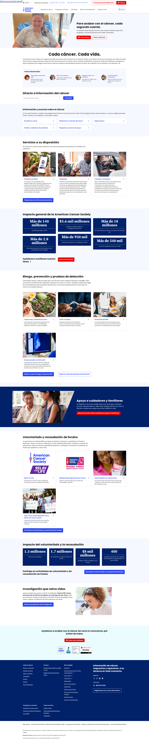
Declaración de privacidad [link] (37, 724)
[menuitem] (28, 9)
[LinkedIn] (102, 678)
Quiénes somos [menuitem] (102, 9)
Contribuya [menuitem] (74, 9)
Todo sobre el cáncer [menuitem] (46, 9)
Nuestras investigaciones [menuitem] (87, 9)
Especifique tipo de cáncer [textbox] (31, 98)
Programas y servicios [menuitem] (61, 9)
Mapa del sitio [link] (26, 724)
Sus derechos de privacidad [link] (73, 724)
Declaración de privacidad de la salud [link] (54, 724)
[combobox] (42, 98)
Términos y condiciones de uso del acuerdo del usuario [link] (95, 724)
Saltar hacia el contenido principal (11, 1)
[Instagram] (97, 678)
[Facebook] (100, 678)
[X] (94, 678)
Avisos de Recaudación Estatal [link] (118, 724)
